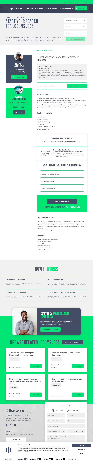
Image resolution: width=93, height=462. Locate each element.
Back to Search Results (46, 50)
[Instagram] (11, 424)
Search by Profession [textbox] (71, 20)
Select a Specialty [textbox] (72, 431)
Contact (73, 2)
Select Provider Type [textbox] (54, 431)
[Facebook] (6, 424)
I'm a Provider (59, 410)
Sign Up (20, 112)
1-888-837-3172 (20, 77)
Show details (71, 459)
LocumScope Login (82, 2)
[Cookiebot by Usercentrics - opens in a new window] (9, 459)
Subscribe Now (16, 439)
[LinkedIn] (15, 424)
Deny (81, 453)
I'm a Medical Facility (74, 410)
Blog (69, 2)
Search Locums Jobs (77, 39)
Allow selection (81, 449)
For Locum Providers (51, 8)
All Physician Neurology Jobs (72, 342)
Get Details (36, 366)
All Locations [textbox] (69, 33)
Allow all (82, 445)
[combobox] (75, 20)
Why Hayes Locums (61, 2)
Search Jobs (29, 8)
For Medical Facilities (65, 8)
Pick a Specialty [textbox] (70, 26)
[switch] (39, 459)
